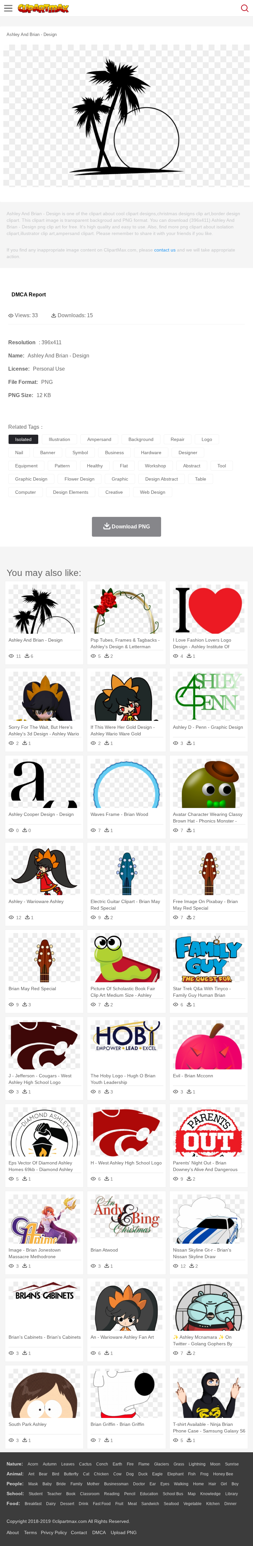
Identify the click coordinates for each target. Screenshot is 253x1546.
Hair (212, 1484)
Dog (130, 1474)
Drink (83, 1503)
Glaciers (161, 1464)
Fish (192, 1474)
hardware (151, 452)
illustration (59, 439)
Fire (130, 1464)
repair (177, 439)
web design (152, 492)
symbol (80, 452)
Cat (86, 1474)
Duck (143, 1474)
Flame (144, 1464)
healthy (95, 465)
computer (25, 492)
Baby (47, 1484)
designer (188, 452)
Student (35, 1494)
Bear (43, 1474)
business (114, 452)
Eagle (157, 1474)
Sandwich (150, 1503)
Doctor (139, 1484)
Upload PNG (124, 1532)
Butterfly (71, 1474)
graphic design (31, 479)
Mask (33, 1484)
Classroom (89, 1494)
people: (15, 1483)
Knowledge (210, 1494)
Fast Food (102, 1503)
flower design (80, 479)
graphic (120, 479)
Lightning (197, 1464)
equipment (26, 465)
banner (47, 452)
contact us (165, 249)
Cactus (85, 1464)
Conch (102, 1464)
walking (181, 1484)
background (141, 439)
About (13, 1532)
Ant (31, 1474)
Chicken (101, 1474)
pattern (62, 465)
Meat (132, 1503)
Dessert (67, 1503)
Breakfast (33, 1503)
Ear (153, 1484)
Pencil (129, 1494)
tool (221, 465)
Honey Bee (223, 1474)
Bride (61, 1484)
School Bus (173, 1494)
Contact (79, 1532)
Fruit (119, 1503)
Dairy (51, 1503)
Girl (224, 1484)
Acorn (33, 1464)
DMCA (98, 1532)
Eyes (164, 1484)
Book (70, 1494)
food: (13, 1503)
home (198, 1484)
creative (114, 492)
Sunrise (232, 1464)
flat (124, 465)
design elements (70, 492)
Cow (117, 1474)
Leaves (67, 1464)
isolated (23, 439)
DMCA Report (29, 294)
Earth (117, 1464)
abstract (191, 465)
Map (192, 1494)
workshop (155, 465)
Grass (179, 1464)
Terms (30, 1532)
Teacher (54, 1494)
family (76, 1484)
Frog (204, 1474)
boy (235, 1484)
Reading (112, 1494)
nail (19, 452)
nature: (15, 1463)
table (200, 479)
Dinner (230, 1503)
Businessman (116, 1484)
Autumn (50, 1464)
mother (93, 1484)
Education (149, 1494)
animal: (15, 1473)
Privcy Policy (54, 1532)
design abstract (161, 479)
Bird (55, 1474)
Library (231, 1494)
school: (15, 1493)
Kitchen (213, 1503)
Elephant (175, 1474)
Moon (215, 1464)
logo (207, 439)
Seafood (171, 1503)
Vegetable (192, 1503)
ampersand (99, 439)
